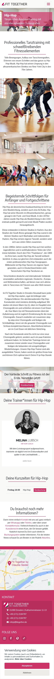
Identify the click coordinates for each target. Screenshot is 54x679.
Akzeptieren (27, 666)
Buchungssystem (12, 535)
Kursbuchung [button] (27, 385)
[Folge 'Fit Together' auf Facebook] (10, 638)
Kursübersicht (12, 529)
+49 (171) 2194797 (18, 614)
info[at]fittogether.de (18, 622)
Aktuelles (46, 538)
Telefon (28, 523)
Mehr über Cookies (23, 659)
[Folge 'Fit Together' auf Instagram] (4, 638)
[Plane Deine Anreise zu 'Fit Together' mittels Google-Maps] (27, 568)
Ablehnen (27, 673)
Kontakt (24, 520)
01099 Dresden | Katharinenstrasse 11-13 (28, 610)
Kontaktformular (12, 526)
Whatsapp (15, 523)
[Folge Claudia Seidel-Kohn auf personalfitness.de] (23, 638)
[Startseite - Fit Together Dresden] (14, 4)
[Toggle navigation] (48, 4)
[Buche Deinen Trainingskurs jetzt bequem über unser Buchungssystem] (17, 638)
